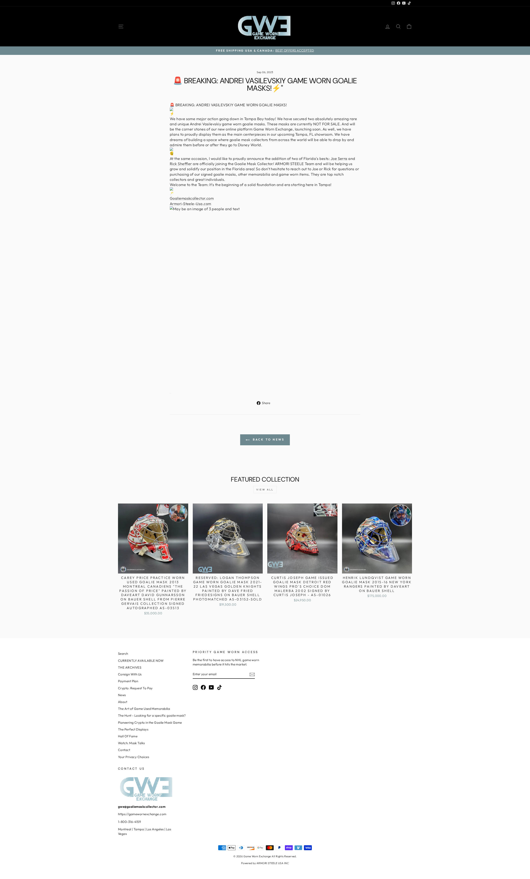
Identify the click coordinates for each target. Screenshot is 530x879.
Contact (124, 750)
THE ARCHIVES (129, 667)
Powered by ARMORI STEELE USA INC (265, 863)
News (122, 695)
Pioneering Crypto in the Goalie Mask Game (150, 722)
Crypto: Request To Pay (135, 688)
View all (265, 489)
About (122, 702)
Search (123, 654)
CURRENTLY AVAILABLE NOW (141, 661)
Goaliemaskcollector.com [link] (192, 198)
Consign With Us (130, 674)
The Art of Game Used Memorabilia (144, 709)
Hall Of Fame (127, 736)
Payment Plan (128, 681)
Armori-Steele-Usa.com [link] (190, 203)
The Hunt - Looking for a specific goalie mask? (152, 715)
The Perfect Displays (133, 729)
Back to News (268, 439)
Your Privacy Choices (133, 757)
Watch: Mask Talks (131, 743)
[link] (339, 158)
